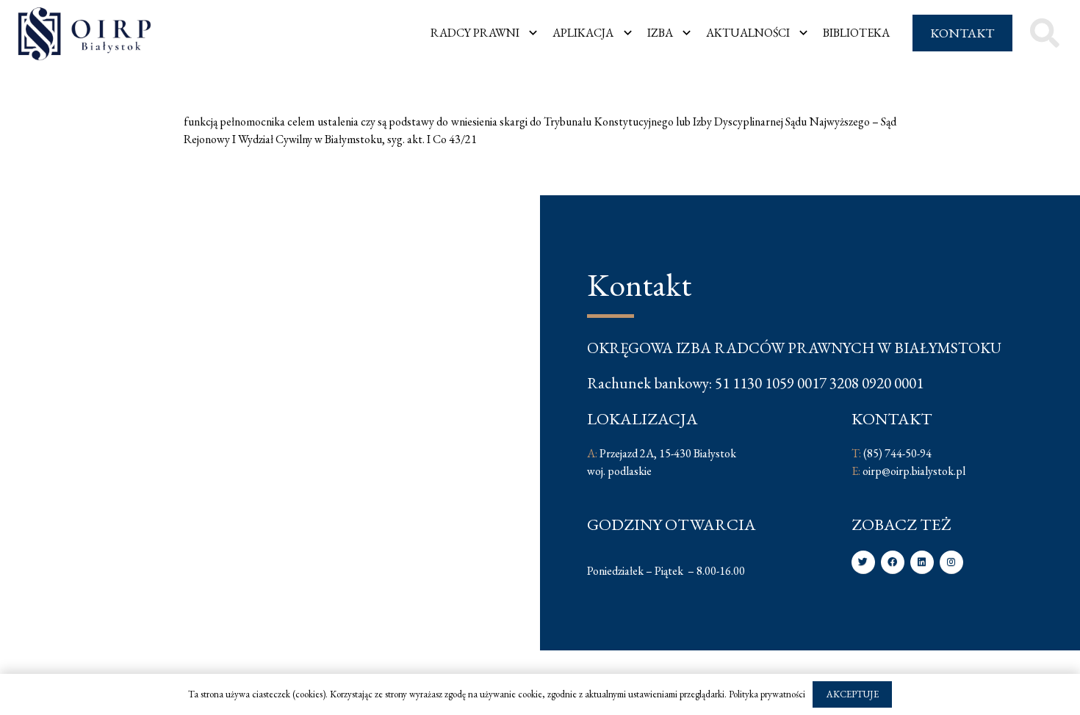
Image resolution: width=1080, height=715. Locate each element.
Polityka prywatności (767, 694)
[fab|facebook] (892, 562)
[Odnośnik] (84, 33)
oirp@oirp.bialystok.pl (914, 471)
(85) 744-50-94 (897, 453)
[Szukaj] (1044, 33)
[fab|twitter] (863, 562)
